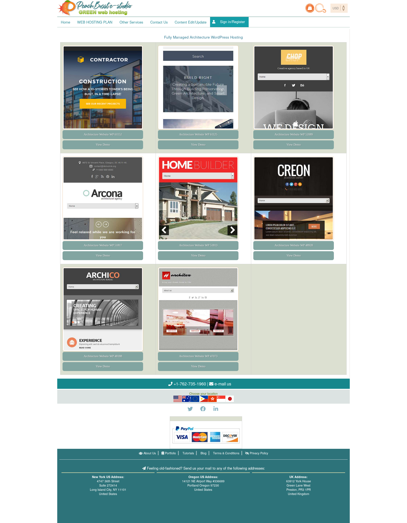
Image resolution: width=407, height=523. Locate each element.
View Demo (103, 144)
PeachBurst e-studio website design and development (95, 8)
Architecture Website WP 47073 (198, 356)
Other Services (131, 22)
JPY (230, 399)
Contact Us (159, 22)
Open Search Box (320, 8)
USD (177, 399)
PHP (204, 399)
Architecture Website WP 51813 (198, 245)
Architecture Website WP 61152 (103, 134)
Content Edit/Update (190, 22)
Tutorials (188, 453)
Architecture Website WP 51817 (103, 245)
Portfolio (170, 453)
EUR (195, 399)
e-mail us (222, 384)
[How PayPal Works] (206, 434)
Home (65, 22)
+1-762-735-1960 (189, 384)
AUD (186, 399)
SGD (221, 399)
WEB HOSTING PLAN (94, 22)
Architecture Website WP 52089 (294, 134)
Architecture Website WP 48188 (103, 356)
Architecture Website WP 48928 (294, 245)
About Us (149, 453)
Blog (203, 453)
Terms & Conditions (225, 453)
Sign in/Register (232, 21)
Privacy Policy (258, 453)
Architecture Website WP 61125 (198, 134)
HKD (212, 399)
